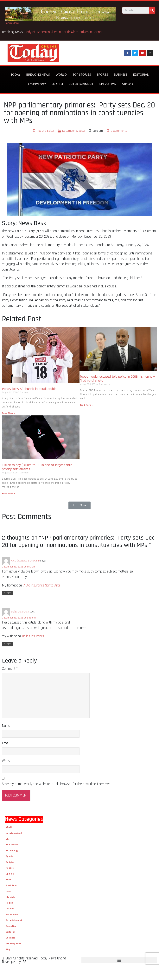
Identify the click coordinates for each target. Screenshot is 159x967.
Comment (10, 668)
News (8, 879)
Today (15, 74)
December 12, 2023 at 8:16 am (19, 617)
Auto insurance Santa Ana (25, 560)
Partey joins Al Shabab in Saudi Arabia (29, 389)
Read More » (8, 413)
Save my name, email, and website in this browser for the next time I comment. (57, 784)
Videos (127, 84)
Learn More (12, 23)
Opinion (10, 873)
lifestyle (10, 897)
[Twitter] (135, 53)
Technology (36, 84)
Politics (10, 868)
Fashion (10, 908)
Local (8, 891)
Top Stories (82, 74)
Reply (7, 593)
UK (7, 838)
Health (57, 84)
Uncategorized (14, 833)
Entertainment (81, 84)
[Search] (152, 10)
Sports (102, 74)
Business (120, 74)
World (61, 74)
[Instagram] (150, 53)
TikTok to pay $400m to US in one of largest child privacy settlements (37, 467)
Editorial (141, 74)
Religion (10, 862)
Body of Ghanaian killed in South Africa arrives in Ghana (63, 32)
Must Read (11, 885)
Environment (13, 914)
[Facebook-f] (127, 53)
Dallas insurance (20, 611)
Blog (8, 949)
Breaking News (38, 74)
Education (107, 84)
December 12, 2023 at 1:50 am (18, 566)
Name (6, 725)
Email (5, 743)
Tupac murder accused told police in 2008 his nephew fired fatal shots (117, 378)
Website (7, 761)
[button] (79, 505)
